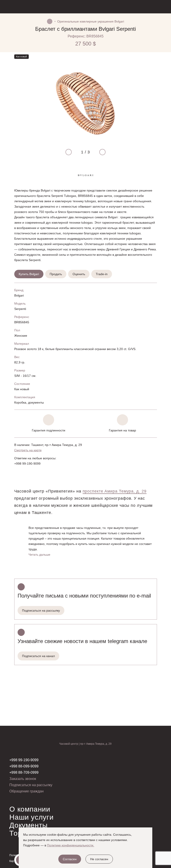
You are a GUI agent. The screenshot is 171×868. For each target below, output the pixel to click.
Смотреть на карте (28, 450)
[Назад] (17, 29)
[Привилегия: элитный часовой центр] (31, 7)
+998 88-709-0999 (24, 772)
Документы (28, 825)
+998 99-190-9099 (27, 463)
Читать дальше (39, 554)
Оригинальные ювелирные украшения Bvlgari (90, 21)
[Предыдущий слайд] (70, 152)
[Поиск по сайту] (141, 7)
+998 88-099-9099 (24, 766)
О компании (29, 809)
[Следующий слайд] (101, 152)
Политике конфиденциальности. (70, 845)
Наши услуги (31, 817)
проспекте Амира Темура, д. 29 (115, 491)
